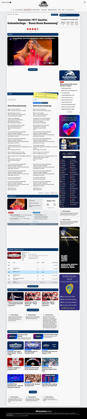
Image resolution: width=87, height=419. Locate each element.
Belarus (63, 170)
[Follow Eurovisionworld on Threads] (8, 2)
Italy (62, 204)
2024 (9, 275)
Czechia (63, 183)
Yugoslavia (73, 204)
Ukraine (73, 200)
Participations (24, 252)
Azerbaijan (63, 169)
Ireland (63, 200)
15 (37, 279)
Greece (63, 195)
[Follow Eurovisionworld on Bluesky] (10, 2)
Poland (73, 177)
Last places (24, 255)
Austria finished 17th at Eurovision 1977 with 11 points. (45, 95)
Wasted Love (16, 272)
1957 (47, 255)
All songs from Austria (32, 286)
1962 (42, 255)
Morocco (73, 170)
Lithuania (73, 160)
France (63, 190)
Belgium (63, 172)
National (52, 9)
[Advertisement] (32, 82)
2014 (33, 254)
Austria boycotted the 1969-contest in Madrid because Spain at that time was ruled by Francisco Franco (32, 316)
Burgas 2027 (44, 9)
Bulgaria (63, 176)
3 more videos (32, 69)
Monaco (73, 167)
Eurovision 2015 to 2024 (69, 305)
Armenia (63, 163)
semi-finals (56, 265)
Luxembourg (74, 162)
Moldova (73, 165)
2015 (30, 257)
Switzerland (74, 197)
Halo (16, 282)
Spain (72, 193)
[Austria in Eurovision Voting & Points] (14, 255)
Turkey (73, 199)
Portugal (73, 179)
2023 (9, 279)
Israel (62, 202)
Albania (63, 160)
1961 (44, 255)
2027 (9, 265)
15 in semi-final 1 (54, 282)
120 (43, 279)
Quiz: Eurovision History (69, 299)
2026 (9, 268)
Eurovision (9, 14)
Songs (36, 9)
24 (37, 268)
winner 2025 (55, 268)
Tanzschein (15, 269)
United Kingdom (75, 202)
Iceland (63, 199)
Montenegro (74, 169)
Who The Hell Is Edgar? (18, 279)
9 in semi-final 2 (55, 275)
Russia (73, 183)
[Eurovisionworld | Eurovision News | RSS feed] (27, 415)
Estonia (63, 186)
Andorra (63, 162)
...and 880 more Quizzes (67, 308)
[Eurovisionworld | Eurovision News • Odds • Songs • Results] (43, 4)
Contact (10, 415)
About (7, 415)
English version (45, 102)
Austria (63, 167)
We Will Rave (16, 276)
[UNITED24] (69, 250)
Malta (72, 163)
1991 (33, 255)
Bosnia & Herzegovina (65, 174)
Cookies (19, 415)
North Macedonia (75, 174)
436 (43, 272)
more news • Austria (33, 310)
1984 (37, 255)
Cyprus (63, 181)
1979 (40, 255)
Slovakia (73, 190)
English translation (37, 102)
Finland (63, 188)
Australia (63, 165)
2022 (9, 282)
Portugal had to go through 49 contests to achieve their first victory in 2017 (50, 398)
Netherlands (74, 172)
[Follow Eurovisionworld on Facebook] (2, 2)
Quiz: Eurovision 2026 (68, 296)
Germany (63, 193)
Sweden (73, 195)
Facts (63, 9)
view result (69, 111)
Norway (73, 176)
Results (27, 9)
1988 (35, 255)
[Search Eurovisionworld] (12, 10)
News (19, 9)
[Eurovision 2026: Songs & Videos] (69, 129)
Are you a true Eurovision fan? (69, 281)
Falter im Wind (19, 216)
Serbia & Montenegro (75, 188)
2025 (30, 254)
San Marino (74, 185)
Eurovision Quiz (69, 277)
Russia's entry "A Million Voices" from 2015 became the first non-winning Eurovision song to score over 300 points (15, 399)
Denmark (63, 185)
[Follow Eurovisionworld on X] (6, 2)
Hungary (63, 197)
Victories (23, 254)
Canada (63, 177)
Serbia (72, 186)
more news (33, 392)
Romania (73, 181)
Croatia (63, 179)
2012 (30, 255)
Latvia (62, 206)
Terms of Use (15, 415)
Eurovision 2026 (69, 119)
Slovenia (73, 192)
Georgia (63, 192)
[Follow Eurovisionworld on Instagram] (4, 2)
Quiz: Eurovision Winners (69, 302)
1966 (35, 254)
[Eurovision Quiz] (69, 289)
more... (23, 259)
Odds (59, 9)
